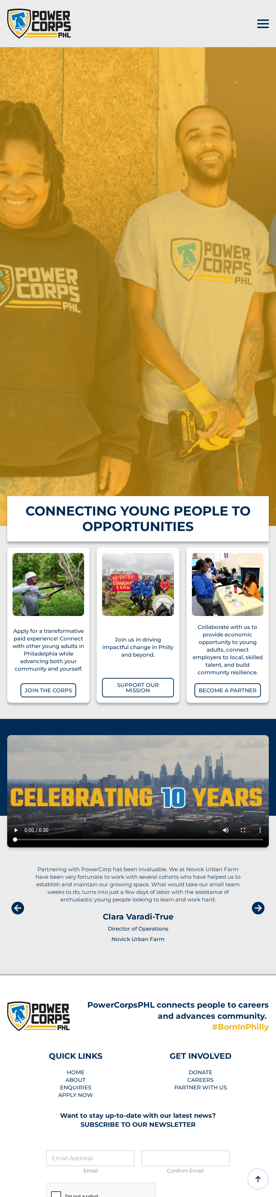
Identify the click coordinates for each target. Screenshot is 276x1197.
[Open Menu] (263, 24)
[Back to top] (258, 1179)
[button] (18, 908)
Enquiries (75, 1087)
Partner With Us (200, 1087)
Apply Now (75, 1095)
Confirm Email (185, 1171)
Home (75, 1072)
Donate (200, 1072)
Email (90, 1171)
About (75, 1079)
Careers (200, 1079)
